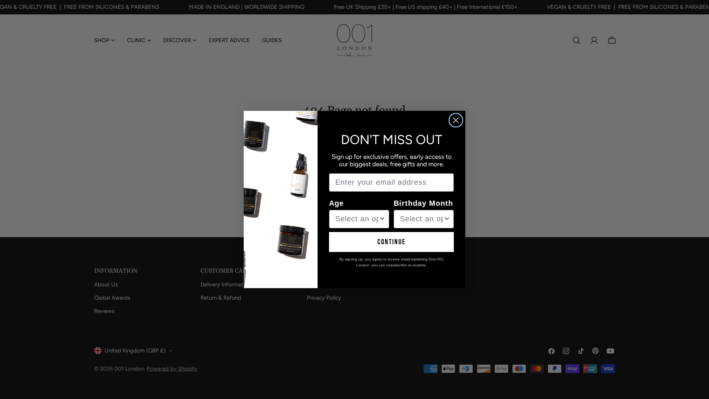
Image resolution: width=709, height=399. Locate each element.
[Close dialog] (455, 120)
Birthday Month (423, 203)
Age (336, 203)
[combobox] (357, 219)
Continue (391, 242)
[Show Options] (382, 219)
